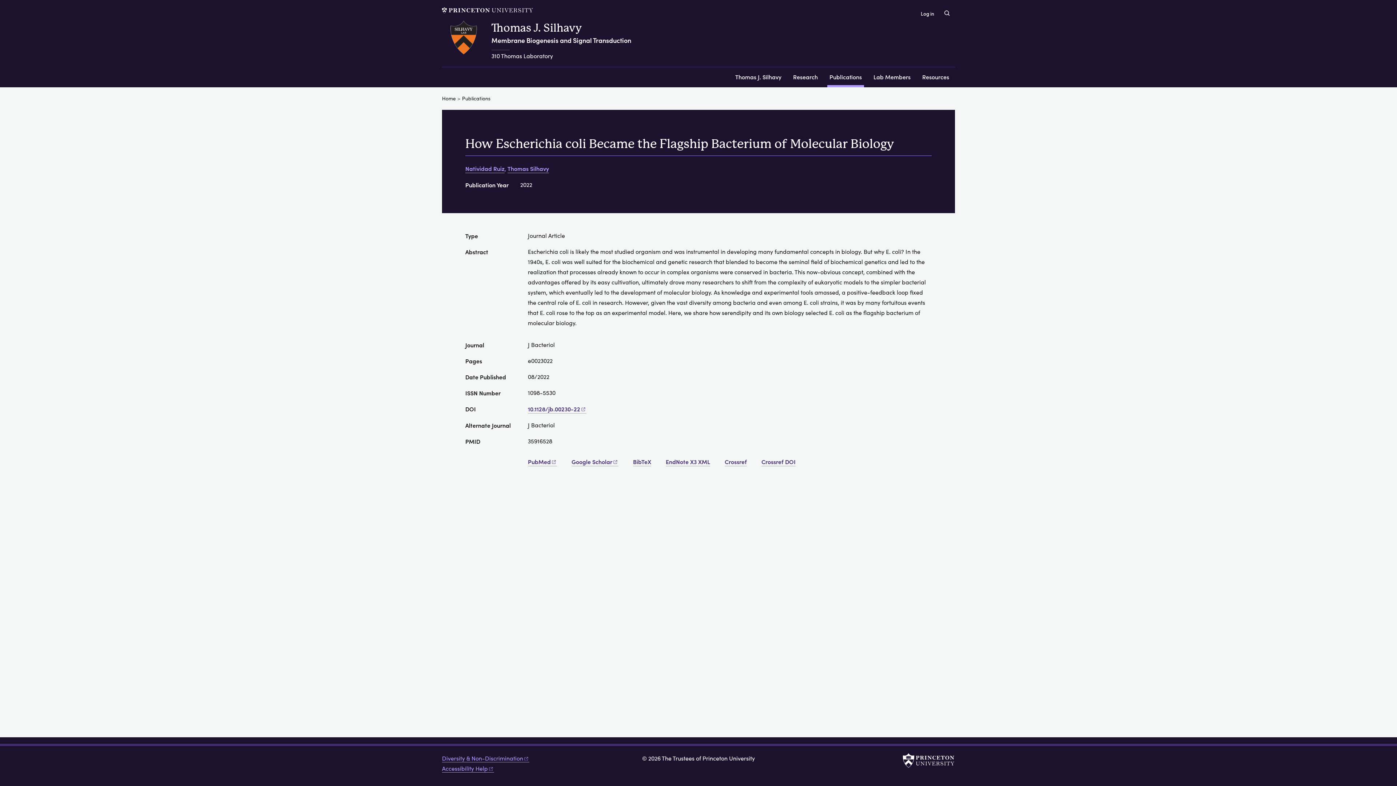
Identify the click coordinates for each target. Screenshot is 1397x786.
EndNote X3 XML (688, 462)
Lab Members (892, 77)
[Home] (466, 44)
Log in (927, 13)
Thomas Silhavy (528, 168)
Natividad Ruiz (485, 168)
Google (592, 462)
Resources (935, 77)
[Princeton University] (487, 10)
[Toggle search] (947, 13)
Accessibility (465, 768)
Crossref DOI (778, 462)
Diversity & (482, 758)
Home (449, 98)
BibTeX (642, 462)
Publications (846, 76)
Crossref (736, 462)
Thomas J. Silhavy (536, 27)
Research (805, 77)
